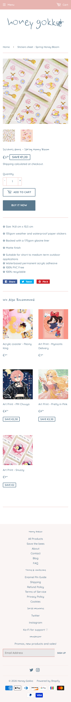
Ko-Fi (26, 629)
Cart (65, 4)
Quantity (8, 174)
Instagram (35, 622)
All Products (35, 538)
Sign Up (61, 653)
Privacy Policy (35, 596)
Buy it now (19, 205)
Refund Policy (35, 587)
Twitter (35, 615)
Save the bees (35, 543)
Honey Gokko (25, 680)
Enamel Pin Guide (35, 577)
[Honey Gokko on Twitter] (31, 670)
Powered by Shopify (48, 680)
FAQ (35, 563)
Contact (36, 553)
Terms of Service (35, 591)
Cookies (35, 601)
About (35, 548)
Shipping (8, 164)
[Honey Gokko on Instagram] (38, 670)
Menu (11, 4)
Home (6, 46)
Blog (35, 558)
